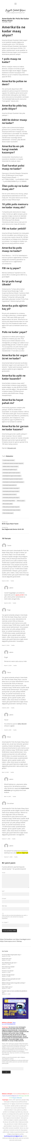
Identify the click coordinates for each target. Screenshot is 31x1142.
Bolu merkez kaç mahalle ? (8, 967)
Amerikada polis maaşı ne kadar (11, 491)
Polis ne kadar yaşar (8, 513)
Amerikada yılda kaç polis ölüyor (11, 497)
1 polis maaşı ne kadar (8, 460)
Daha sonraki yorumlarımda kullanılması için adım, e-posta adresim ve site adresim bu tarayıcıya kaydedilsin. (15, 917)
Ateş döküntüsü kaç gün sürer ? (9, 962)
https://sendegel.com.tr (23, 939)
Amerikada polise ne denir (9, 494)
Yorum (3, 872)
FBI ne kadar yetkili (7, 503)
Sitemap (19, 941)
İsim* (3, 891)
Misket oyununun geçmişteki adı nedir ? (11, 979)
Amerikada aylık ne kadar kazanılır (11, 472)
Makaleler (9, 456)
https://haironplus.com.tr (8, 941)
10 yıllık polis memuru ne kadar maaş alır (13, 463)
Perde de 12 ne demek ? (8, 971)
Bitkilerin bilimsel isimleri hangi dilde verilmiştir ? (13, 983)
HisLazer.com (11, 448)
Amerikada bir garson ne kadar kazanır (12, 479)
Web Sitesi (4, 906)
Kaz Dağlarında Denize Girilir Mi (13, 529)
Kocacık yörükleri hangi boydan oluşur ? (11, 954)
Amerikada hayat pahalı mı (9, 485)
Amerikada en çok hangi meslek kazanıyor (13, 482)
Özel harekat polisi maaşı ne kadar (11, 510)
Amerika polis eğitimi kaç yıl (9, 469)
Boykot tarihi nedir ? (7, 958)
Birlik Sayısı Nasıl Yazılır (10, 524)
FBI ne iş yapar (20, 500)
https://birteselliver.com (7, 939)
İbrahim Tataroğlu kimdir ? (8, 975)
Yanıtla (12, 581)
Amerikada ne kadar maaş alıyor (11, 488)
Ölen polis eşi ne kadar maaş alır (11, 507)
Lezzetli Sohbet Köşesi (16, 10)
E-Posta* (4, 898)
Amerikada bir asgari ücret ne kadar (12, 476)
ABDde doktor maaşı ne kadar (10, 466)
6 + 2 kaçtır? (5, 922)
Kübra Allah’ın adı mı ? (7, 987)
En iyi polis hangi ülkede (9, 500)
